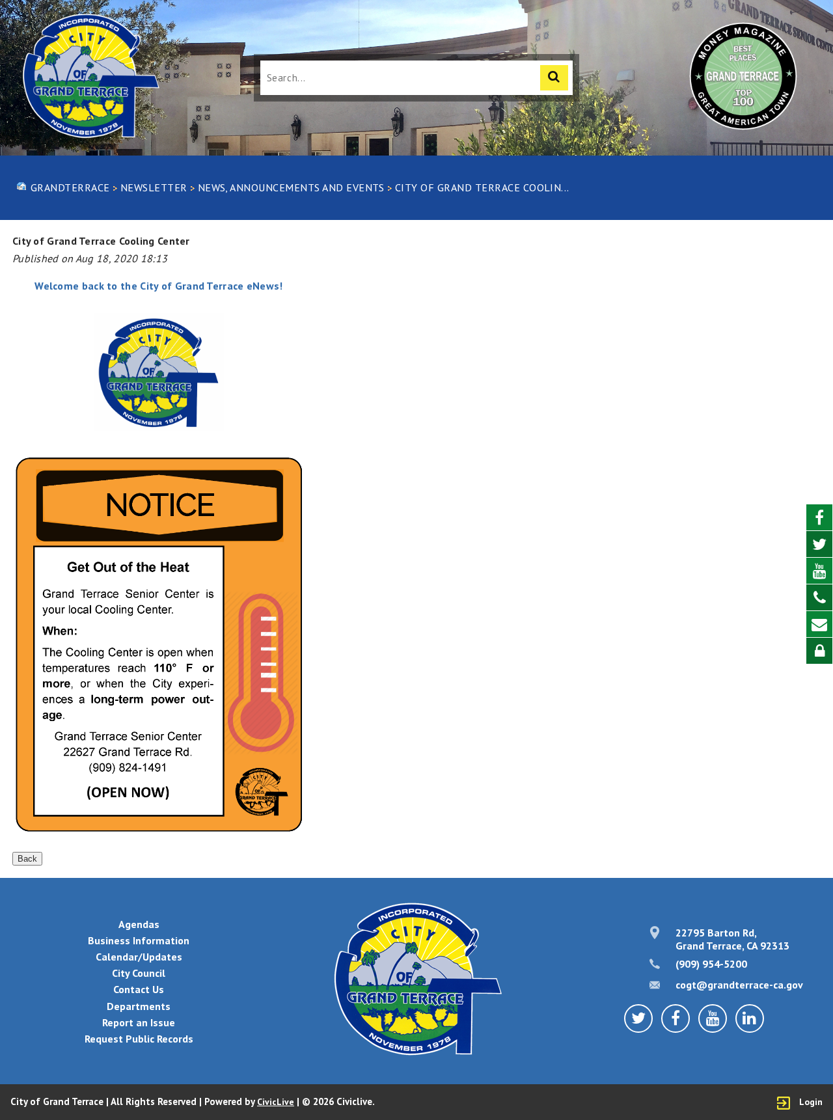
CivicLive (275, 1102)
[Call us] (819, 597)
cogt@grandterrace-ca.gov (739, 984)
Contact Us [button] (138, 989)
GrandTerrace (70, 187)
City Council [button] (138, 972)
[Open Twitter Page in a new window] (819, 544)
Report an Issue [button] (138, 1022)
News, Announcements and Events (291, 187)
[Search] (554, 77)
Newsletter (153, 187)
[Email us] (819, 624)
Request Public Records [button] (139, 1038)
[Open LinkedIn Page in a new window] (749, 1018)
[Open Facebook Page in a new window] (819, 517)
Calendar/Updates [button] (139, 956)
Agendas (138, 924)
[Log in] (819, 651)
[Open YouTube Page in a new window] (819, 571)
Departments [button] (139, 1006)
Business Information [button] (138, 940)
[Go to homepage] (89, 77)
